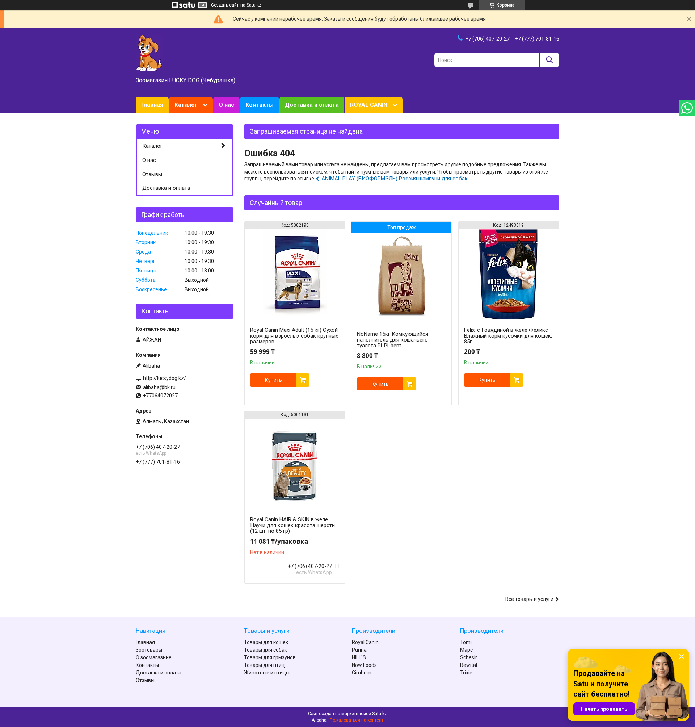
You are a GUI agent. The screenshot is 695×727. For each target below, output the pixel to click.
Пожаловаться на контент (356, 720)
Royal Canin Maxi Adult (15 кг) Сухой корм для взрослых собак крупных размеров (294, 335)
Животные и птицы (267, 673)
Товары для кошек (266, 642)
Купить (273, 380)
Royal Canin (365, 642)
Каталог (186, 104)
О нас (226, 104)
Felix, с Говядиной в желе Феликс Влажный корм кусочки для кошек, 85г (508, 335)
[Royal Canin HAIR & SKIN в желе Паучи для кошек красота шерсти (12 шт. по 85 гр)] (295, 464)
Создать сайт (225, 5)
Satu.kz (379, 713)
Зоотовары (149, 650)
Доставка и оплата (312, 104)
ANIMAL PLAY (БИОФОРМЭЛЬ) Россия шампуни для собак (394, 178)
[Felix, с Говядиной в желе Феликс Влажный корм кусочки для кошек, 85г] (509, 274)
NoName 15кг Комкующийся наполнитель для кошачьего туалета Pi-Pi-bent (392, 339)
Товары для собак (265, 650)
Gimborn (361, 673)
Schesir (468, 657)
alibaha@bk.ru (159, 387)
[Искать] (549, 60)
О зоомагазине (154, 657)
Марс (466, 650)
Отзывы (152, 174)
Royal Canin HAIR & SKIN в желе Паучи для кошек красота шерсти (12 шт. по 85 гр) (292, 525)
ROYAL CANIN (368, 104)
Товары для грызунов (270, 657)
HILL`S (359, 657)
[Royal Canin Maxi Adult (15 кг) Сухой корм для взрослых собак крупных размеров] (295, 274)
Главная (152, 104)
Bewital (468, 665)
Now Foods (364, 665)
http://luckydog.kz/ (164, 378)
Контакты (259, 104)
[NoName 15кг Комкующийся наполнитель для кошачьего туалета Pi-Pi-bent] (401, 278)
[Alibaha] (149, 53)
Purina (359, 650)
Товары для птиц (264, 665)
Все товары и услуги (529, 599)
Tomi (466, 642)
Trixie (466, 673)
